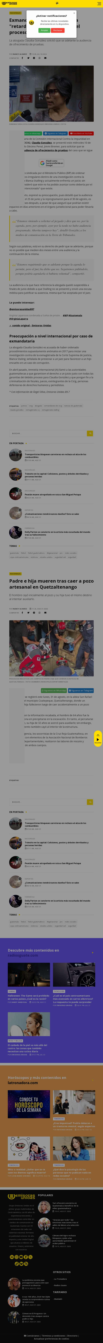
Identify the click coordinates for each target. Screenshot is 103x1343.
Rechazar (57, 30)
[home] (9, 4)
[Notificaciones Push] (57, 3)
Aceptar (44, 30)
